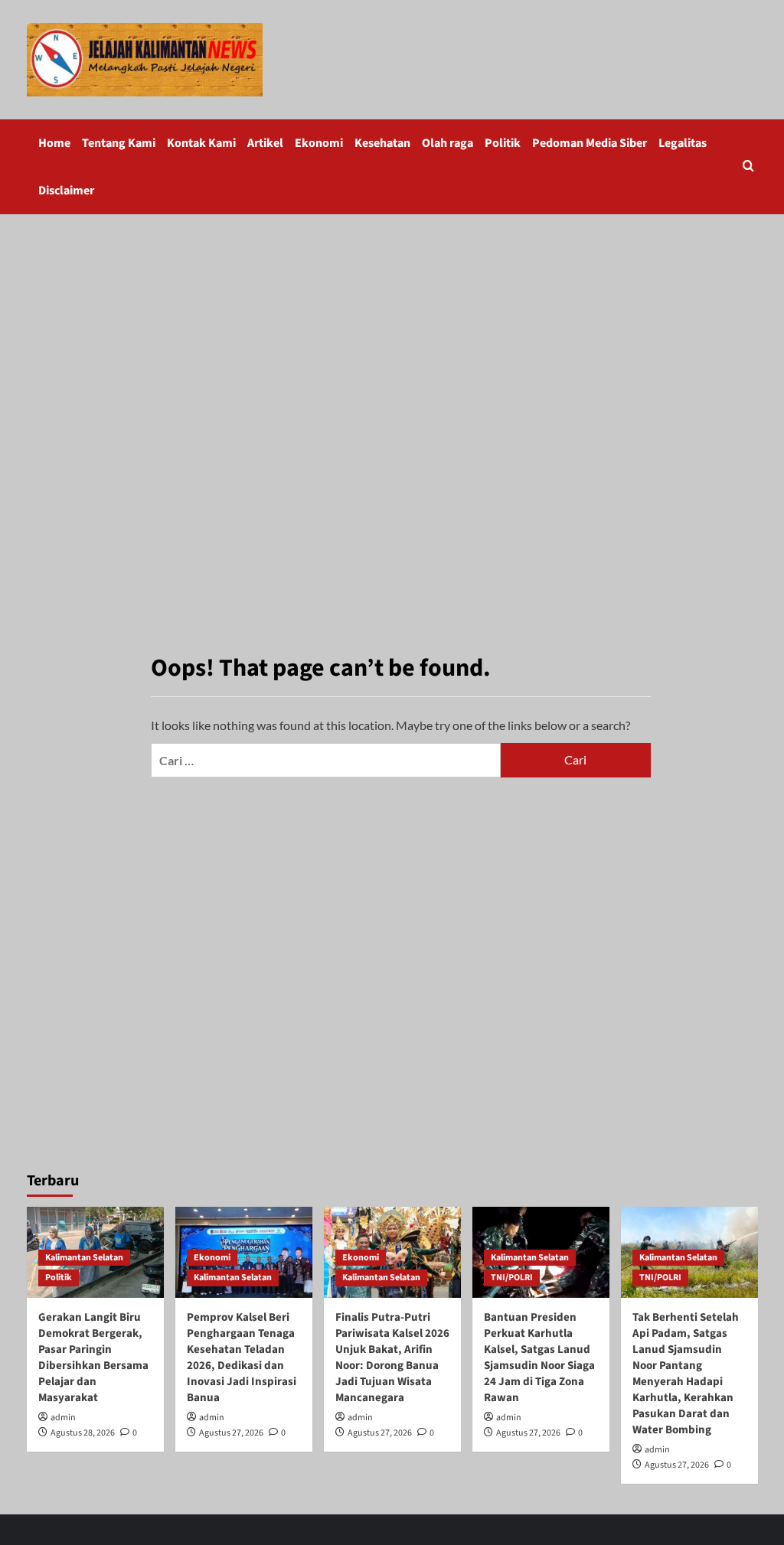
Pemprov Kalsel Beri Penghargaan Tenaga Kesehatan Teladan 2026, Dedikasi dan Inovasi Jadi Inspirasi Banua (241, 1357)
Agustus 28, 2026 (83, 1432)
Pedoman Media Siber (589, 143)
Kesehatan (382, 143)
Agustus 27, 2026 (231, 1432)
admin (63, 1417)
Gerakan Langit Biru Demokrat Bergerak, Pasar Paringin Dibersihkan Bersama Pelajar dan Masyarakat (93, 1357)
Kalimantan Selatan (84, 1257)
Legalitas (682, 143)
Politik (503, 143)
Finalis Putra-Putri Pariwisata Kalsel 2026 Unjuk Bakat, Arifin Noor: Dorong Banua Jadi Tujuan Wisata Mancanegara (392, 1357)
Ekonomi (319, 143)
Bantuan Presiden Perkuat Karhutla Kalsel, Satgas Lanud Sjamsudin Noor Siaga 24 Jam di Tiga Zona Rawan (539, 1357)
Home (54, 143)
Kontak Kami (201, 143)
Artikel (265, 143)
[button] (748, 167)
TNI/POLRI (512, 1277)
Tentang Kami (118, 143)
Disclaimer (66, 190)
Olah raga (447, 143)
